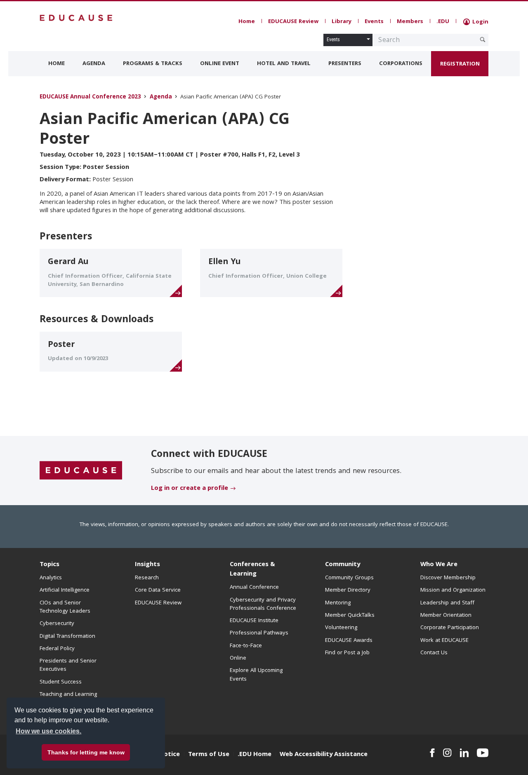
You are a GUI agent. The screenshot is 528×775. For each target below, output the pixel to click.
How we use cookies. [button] (48, 731)
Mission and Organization (453, 590)
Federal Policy (57, 648)
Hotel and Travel (284, 63)
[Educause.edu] (81, 471)
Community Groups (349, 578)
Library (341, 21)
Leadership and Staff (447, 603)
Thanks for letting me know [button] (86, 752)
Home (246, 21)
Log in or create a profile (189, 488)
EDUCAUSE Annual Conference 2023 (90, 97)
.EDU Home (254, 754)
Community (342, 565)
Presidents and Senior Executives (68, 665)
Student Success (61, 682)
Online (238, 658)
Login (479, 22)
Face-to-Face (246, 646)
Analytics (51, 578)
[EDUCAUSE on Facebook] (432, 753)
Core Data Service (158, 590)
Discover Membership (448, 578)
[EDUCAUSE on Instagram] (447, 753)
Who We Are (438, 565)
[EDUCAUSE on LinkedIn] (464, 753)
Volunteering (341, 627)
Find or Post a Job (347, 653)
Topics (49, 565)
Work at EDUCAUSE (444, 640)
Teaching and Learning (68, 694)
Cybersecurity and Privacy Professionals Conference (263, 604)
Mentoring (338, 603)
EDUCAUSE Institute (254, 620)
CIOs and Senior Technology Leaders (65, 607)
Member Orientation (445, 615)
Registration (460, 64)
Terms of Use (208, 754)
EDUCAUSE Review (293, 21)
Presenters (344, 63)
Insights (147, 565)
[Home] (76, 17)
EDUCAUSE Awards (348, 640)
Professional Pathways (259, 633)
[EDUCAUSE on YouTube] (482, 753)
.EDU (442, 21)
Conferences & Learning (252, 570)
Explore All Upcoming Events (256, 675)
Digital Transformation (67, 636)
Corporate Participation (449, 627)
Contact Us (434, 653)
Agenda (93, 63)
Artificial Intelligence (65, 590)
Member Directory (347, 590)
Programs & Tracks (152, 63)
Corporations (400, 63)
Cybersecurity (57, 623)
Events (374, 21)
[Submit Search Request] (482, 39)
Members (410, 21)
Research (147, 578)
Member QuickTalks (350, 615)
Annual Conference (254, 587)
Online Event (219, 63)
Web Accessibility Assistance (324, 754)
